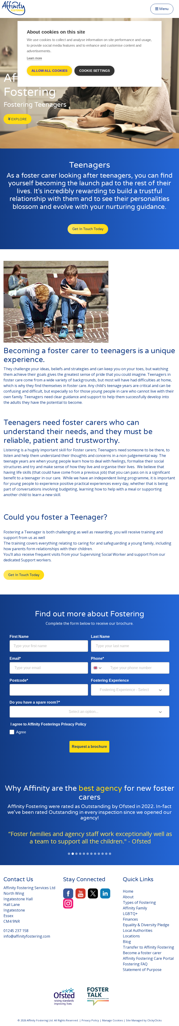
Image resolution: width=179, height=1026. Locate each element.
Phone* (97, 658)
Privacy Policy (90, 1020)
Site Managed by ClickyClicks (144, 1020)
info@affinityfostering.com (26, 936)
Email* (15, 658)
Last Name (100, 637)
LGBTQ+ (130, 913)
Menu (163, 9)
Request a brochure (89, 747)
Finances (130, 919)
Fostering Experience (110, 680)
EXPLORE (18, 119)
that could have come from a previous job (69, 472)
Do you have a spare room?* (35, 702)
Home (128, 891)
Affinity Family (135, 908)
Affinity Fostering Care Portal (148, 958)
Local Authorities (137, 930)
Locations (131, 936)
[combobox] (99, 668)
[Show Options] (160, 689)
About (128, 896)
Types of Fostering (139, 902)
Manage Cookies (112, 1020)
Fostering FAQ (135, 964)
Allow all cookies (49, 71)
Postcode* (19, 680)
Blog (127, 941)
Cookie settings (94, 71)
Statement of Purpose (142, 969)
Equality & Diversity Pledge (146, 924)
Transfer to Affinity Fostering (148, 947)
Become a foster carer (142, 952)
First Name (19, 637)
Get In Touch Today (87, 229)
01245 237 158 (15, 930)
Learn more (34, 58)
